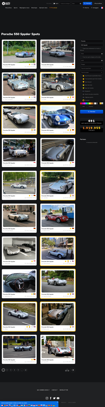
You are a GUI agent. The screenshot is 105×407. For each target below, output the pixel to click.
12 (25, 370)
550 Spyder (11, 65)
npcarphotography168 (10, 362)
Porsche (5, 65)
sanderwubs (8, 66)
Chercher (88, 3)
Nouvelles (49, 3)
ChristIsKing (8, 198)
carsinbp (45, 198)
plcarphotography (47, 66)
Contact (55, 390)
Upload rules (43, 8)
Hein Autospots (9, 99)
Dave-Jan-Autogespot (48, 132)
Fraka (44, 99)
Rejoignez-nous (24, 8)
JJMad (6, 329)
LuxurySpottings (9, 230)
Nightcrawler (46, 230)
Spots (56, 3)
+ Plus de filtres (98, 3)
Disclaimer (72, 402)
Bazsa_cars (46, 329)
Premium (54, 8)
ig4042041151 (8, 296)
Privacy (63, 402)
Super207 (45, 362)
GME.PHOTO (46, 165)
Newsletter (64, 390)
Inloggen (96, 8)
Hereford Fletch (47, 296)
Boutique (34, 8)
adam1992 (7, 263)
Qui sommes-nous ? (43, 390)
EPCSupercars (8, 165)
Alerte (87, 8)
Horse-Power (46, 263)
